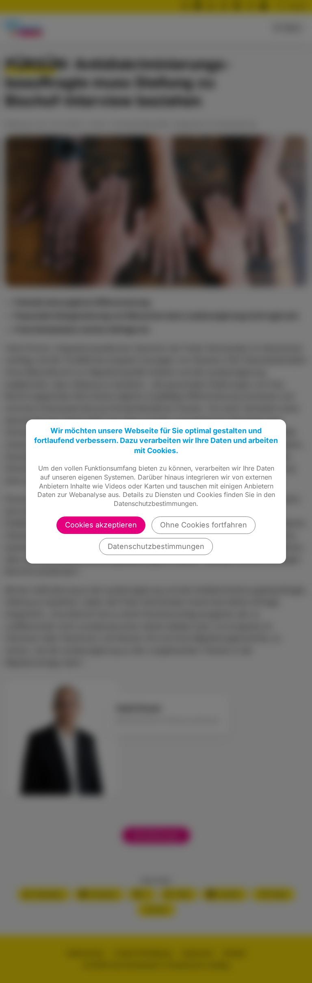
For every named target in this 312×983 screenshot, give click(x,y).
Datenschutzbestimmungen (156, 546)
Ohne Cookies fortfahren (203, 525)
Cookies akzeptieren (101, 525)
